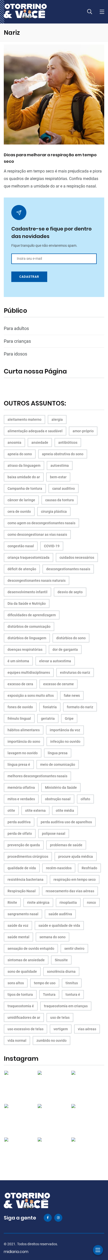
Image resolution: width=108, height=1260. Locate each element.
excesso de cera (20, 684)
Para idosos (15, 353)
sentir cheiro (74, 948)
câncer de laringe (21, 500)
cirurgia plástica (54, 512)
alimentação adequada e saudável (35, 431)
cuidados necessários (77, 558)
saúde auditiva (60, 914)
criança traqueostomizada (28, 558)
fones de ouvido (20, 707)
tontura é (73, 994)
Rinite (12, 902)
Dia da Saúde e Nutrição (27, 604)
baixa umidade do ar (24, 477)
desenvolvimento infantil (27, 592)
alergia (57, 420)
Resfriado (89, 868)
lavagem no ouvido (23, 753)
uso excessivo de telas (25, 1029)
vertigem (60, 1029)
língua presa (58, 753)
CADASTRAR (29, 276)
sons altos (16, 983)
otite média (65, 810)
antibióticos (67, 442)
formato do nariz (80, 707)
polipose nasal (53, 834)
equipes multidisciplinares (29, 672)
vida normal (17, 1040)
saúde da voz (18, 926)
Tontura (49, 994)
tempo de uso (45, 983)
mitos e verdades (21, 799)
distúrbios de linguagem (27, 638)
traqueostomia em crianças (66, 1006)
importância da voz (65, 730)
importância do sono (24, 742)
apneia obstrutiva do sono (62, 454)
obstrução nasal (58, 799)
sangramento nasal (23, 914)
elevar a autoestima (55, 661)
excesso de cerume (58, 684)
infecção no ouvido (65, 742)
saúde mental (18, 937)
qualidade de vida (22, 868)
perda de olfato (20, 834)
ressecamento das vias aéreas (70, 891)
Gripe (69, 718)
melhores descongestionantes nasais (37, 776)
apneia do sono (20, 454)
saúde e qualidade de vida (59, 926)
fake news (72, 696)
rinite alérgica (38, 902)
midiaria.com (16, 1251)
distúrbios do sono (71, 638)
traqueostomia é (21, 1006)
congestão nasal (21, 546)
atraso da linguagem (24, 466)
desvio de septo (70, 592)
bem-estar (58, 477)
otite (11, 810)
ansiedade (39, 442)
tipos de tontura (20, 994)
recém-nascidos (59, 868)
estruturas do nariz (75, 672)
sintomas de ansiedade (26, 960)
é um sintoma (18, 661)
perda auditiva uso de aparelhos (66, 822)
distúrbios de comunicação (29, 626)
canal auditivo (63, 488)
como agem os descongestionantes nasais (41, 523)
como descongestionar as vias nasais (37, 534)
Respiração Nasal (22, 891)
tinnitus (72, 983)
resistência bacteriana (25, 880)
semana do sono (52, 937)
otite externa (35, 810)
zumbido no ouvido (51, 1040)
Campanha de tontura (25, 488)
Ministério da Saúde (61, 788)
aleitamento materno (24, 420)
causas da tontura (59, 500)
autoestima (59, 466)
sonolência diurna (61, 972)
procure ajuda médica (75, 856)
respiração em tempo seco (74, 880)
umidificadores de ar (24, 1018)
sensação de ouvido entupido (31, 948)
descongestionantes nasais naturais (37, 580)
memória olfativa (21, 788)
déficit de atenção (22, 569)
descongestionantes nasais (68, 569)
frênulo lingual (19, 718)
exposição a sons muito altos (31, 696)
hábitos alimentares (24, 730)
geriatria (48, 718)
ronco (91, 902)
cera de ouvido (19, 512)
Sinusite (61, 960)
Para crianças (17, 341)
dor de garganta (65, 650)
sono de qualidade (22, 972)
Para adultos (16, 328)
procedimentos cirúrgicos (28, 856)
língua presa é (19, 764)
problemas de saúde (66, 845)
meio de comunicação (57, 764)
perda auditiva (19, 822)
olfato (85, 799)
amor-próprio (83, 431)
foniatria (50, 707)
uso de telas (60, 1018)
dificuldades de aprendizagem (32, 615)
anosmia (14, 442)
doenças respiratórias (25, 650)
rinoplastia (68, 902)
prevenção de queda (24, 845)
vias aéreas (87, 1029)
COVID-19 (52, 546)
